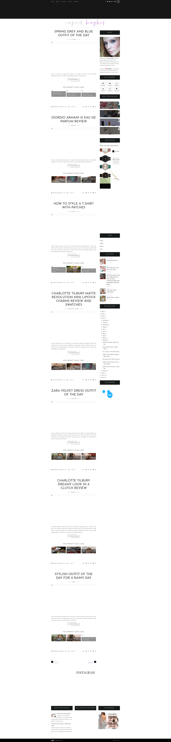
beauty (73, 125)
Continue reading (73, 79)
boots (73, 211)
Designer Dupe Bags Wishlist (63, 713)
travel (101, 249)
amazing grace (73, 308)
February (105, 340)
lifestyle (101, 246)
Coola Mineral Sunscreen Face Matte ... (72, 180)
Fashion (76, 1)
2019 (102, 314)
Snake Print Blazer (58, 457)
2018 (102, 316)
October (105, 322)
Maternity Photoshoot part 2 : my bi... (58, 270)
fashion (101, 243)
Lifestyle (64, 1)
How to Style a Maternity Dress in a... (58, 94)
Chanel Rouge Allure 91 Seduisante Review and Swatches (108, 122)
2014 (102, 377)
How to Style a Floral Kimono (72, 94)
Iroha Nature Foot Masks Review (58, 368)
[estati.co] (53, 740)
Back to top (116, 740)
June (104, 331)
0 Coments (72, 106)
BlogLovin (116, 90)
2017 (102, 318)
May (104, 333)
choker (73, 398)
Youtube (109, 85)
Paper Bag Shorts (72, 269)
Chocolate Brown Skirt (88, 457)
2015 (102, 375)
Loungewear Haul (112, 260)
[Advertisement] (85, 12)
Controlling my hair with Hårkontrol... (73, 551)
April (104, 336)
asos (73, 582)
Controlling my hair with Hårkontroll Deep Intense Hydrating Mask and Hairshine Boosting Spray (108, 114)
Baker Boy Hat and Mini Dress (73, 457)
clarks (73, 39)
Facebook (116, 85)
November (105, 320)
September (105, 325)
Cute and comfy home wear (87, 551)
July (103, 329)
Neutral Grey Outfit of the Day (88, 639)
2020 (102, 311)
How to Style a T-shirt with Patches (111, 351)
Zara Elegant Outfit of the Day (88, 270)
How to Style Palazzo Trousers (88, 94)
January (104, 371)
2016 (102, 373)
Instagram (103, 85)
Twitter (103, 90)
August (104, 327)
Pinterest (110, 90)
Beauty (58, 1)
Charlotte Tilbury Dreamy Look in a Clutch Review (73, 484)
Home (52, 1)
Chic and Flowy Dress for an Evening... (87, 180)
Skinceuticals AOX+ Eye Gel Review (58, 181)
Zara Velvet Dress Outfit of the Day (111, 359)
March (104, 338)
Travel (70, 1)
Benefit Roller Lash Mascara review (58, 551)
